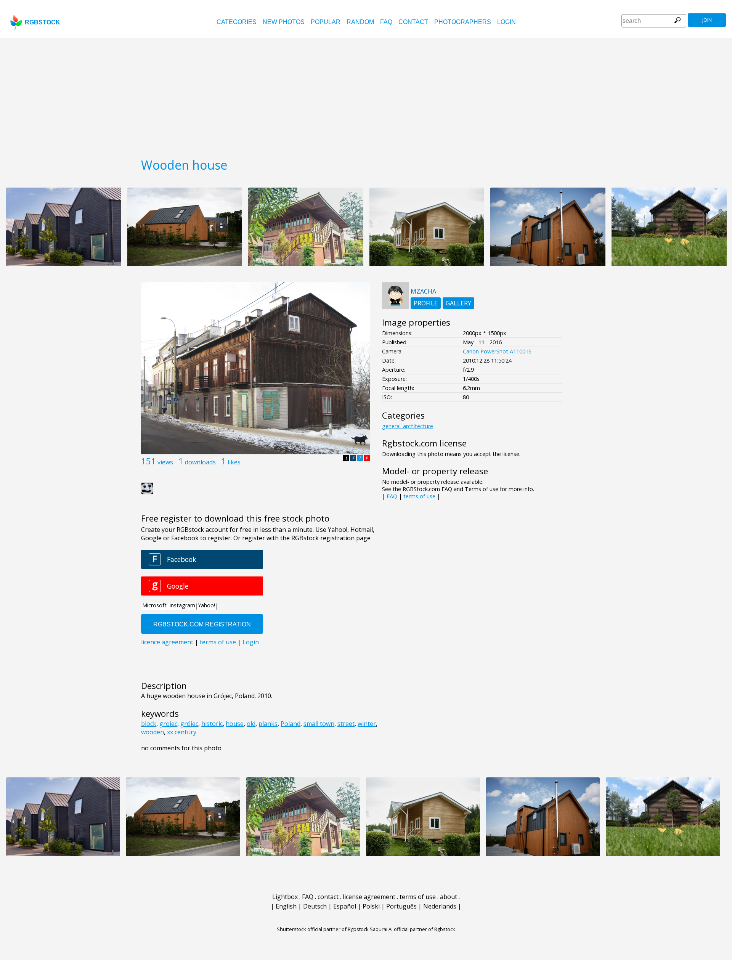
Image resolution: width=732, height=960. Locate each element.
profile (426, 303)
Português (401, 906)
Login (506, 22)
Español (344, 906)
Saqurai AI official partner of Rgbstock (412, 929)
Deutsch (315, 906)
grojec (168, 723)
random (360, 22)
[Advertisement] (366, 95)
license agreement (369, 897)
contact (413, 22)
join (707, 20)
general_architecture (407, 426)
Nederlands (439, 906)
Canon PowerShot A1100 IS (497, 351)
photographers (462, 22)
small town (318, 723)
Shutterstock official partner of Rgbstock (323, 929)
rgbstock (42, 22)
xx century (181, 732)
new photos (284, 22)
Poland (290, 723)
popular (325, 22)
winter (367, 723)
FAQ (386, 22)
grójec (189, 723)
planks (268, 723)
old (251, 723)
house (235, 723)
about (448, 897)
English (286, 906)
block (148, 723)
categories (237, 22)
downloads (200, 462)
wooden (152, 732)
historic (212, 723)
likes (234, 462)
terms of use (419, 496)
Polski (371, 906)
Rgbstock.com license (424, 443)
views (165, 462)
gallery (458, 303)
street (346, 723)
